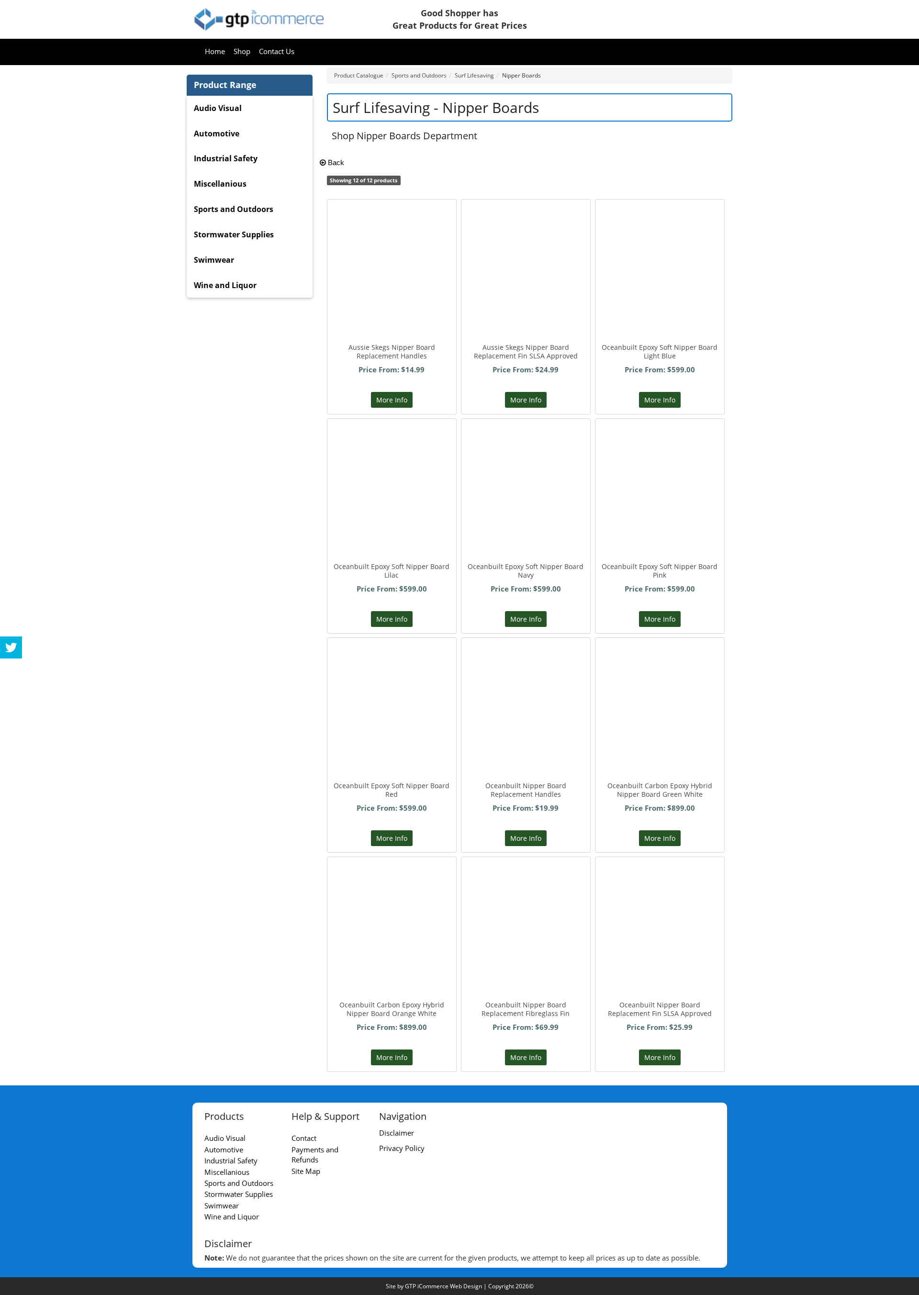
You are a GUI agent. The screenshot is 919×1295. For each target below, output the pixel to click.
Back (335, 162)
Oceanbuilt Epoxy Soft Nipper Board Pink (659, 571)
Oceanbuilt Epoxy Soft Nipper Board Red (391, 790)
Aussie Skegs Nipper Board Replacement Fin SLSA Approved (526, 351)
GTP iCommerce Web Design (443, 1286)
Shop (242, 51)
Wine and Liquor (225, 285)
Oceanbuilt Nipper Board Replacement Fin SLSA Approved (660, 1009)
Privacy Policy (402, 1148)
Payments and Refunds (314, 1154)
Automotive (216, 133)
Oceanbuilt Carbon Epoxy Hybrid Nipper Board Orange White (391, 1009)
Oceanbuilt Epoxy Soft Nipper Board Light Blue (659, 351)
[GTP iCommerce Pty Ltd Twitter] (11, 647)
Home (215, 51)
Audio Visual (218, 108)
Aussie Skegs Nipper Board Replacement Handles (391, 351)
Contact (303, 1138)
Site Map (305, 1171)
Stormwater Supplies (234, 234)
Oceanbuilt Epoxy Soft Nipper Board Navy (525, 571)
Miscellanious (220, 184)
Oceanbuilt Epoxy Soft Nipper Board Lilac (391, 571)
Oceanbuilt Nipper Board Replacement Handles (525, 790)
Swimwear (214, 260)
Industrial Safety (226, 158)
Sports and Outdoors (233, 209)
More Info (391, 399)
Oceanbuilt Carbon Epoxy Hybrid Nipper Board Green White (659, 790)
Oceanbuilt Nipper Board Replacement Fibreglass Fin (526, 1009)
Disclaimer (396, 1133)
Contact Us (276, 51)
